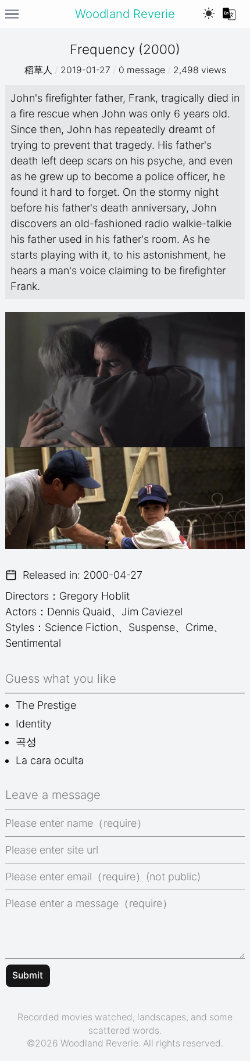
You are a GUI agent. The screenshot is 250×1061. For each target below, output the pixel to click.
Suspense (151, 627)
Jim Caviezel (152, 611)
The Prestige (46, 705)
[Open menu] (12, 14)
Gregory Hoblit (94, 596)
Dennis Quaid (79, 611)
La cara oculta (50, 760)
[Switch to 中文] (229, 14)
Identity (34, 724)
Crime (199, 627)
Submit (27, 975)
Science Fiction (81, 627)
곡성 (26, 742)
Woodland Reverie (125, 13)
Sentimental (33, 643)
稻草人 (38, 70)
